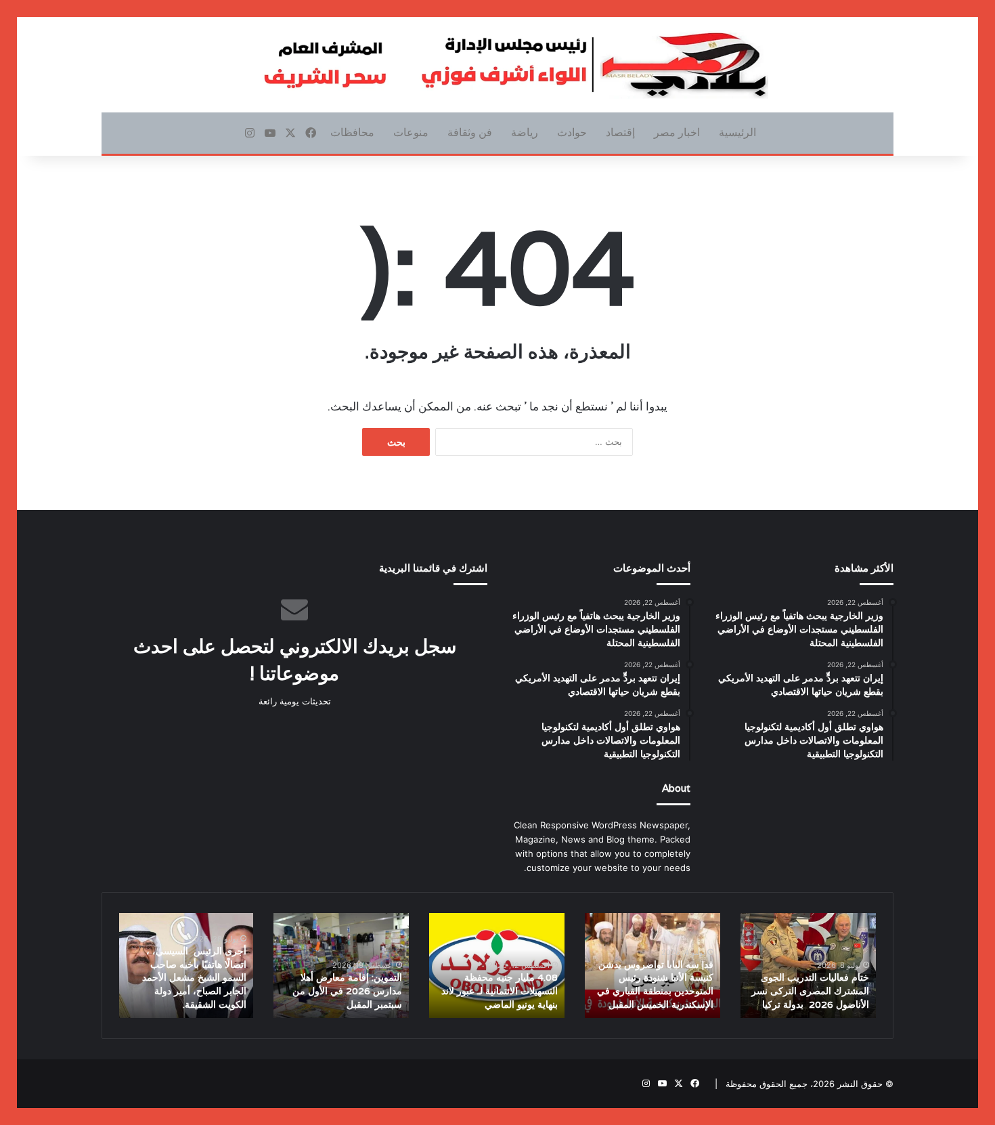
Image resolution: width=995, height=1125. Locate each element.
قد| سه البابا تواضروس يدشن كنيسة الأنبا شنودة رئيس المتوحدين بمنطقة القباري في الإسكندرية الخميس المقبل (655, 984)
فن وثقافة (469, 132)
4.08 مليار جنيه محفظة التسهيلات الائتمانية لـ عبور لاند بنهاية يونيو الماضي (499, 990)
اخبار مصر (677, 132)
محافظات (352, 132)
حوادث (572, 132)
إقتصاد (620, 132)
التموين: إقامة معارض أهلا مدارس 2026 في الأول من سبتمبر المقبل (347, 990)
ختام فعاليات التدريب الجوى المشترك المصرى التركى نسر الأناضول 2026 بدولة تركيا (810, 990)
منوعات (410, 132)
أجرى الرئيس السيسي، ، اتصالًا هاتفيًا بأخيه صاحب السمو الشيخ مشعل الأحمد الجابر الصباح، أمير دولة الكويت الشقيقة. (194, 977)
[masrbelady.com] (497, 64)
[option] (808, 965)
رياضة (524, 132)
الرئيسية (737, 132)
